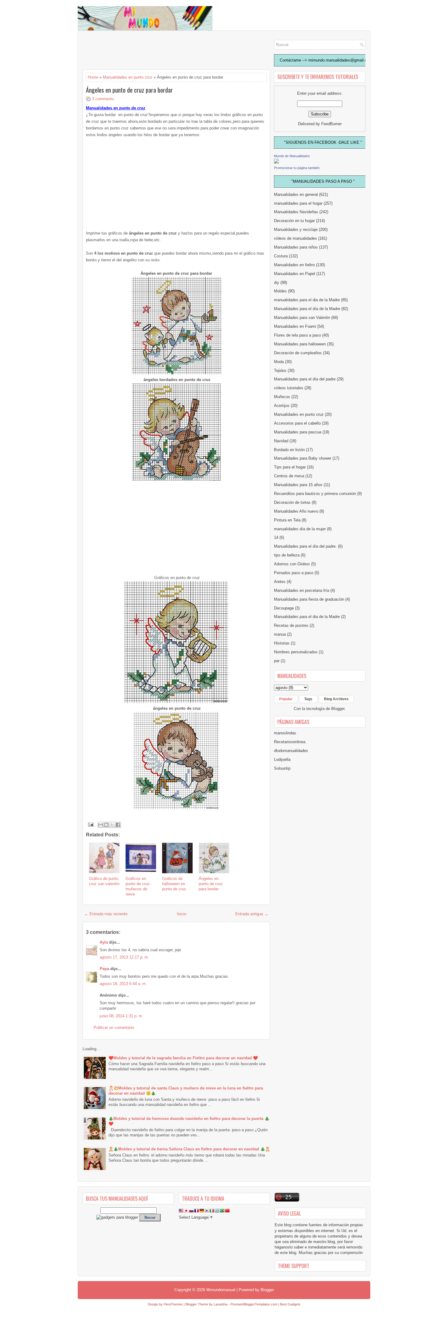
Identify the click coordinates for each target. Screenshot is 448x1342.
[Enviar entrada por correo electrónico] (90, 824)
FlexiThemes (173, 1304)
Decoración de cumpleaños (298, 353)
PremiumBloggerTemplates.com (253, 1304)
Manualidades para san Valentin (302, 317)
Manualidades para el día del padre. (305, 546)
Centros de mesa (289, 476)
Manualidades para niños (296, 247)
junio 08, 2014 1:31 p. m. (121, 1016)
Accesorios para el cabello (297, 423)
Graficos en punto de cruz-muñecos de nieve (138, 886)
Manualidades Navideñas (296, 212)
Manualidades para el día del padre (305, 379)
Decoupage (284, 608)
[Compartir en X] (112, 825)
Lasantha (220, 1304)
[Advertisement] (131, 50)
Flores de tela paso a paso (297, 335)
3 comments (103, 99)
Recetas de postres (291, 625)
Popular (286, 699)
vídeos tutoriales (288, 388)
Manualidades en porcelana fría (301, 590)
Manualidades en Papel (294, 273)
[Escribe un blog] (106, 825)
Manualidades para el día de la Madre (307, 308)
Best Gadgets (290, 1304)
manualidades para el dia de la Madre (307, 300)
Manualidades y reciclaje (296, 229)
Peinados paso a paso (293, 572)
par (276, 661)
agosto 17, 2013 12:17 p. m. (124, 957)
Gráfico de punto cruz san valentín (104, 881)
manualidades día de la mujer (300, 529)
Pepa (104, 968)
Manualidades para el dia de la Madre (307, 616)
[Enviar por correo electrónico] (101, 825)
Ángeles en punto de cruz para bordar (129, 90)
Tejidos (280, 370)
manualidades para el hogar (298, 203)
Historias (282, 643)
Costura (281, 256)
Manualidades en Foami (295, 326)
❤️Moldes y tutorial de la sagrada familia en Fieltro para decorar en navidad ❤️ (183, 1058)
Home (93, 77)
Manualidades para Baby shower (302, 458)
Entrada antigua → (251, 914)
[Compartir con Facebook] (118, 825)
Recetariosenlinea (289, 742)
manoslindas (285, 733)
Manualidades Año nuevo (296, 511)
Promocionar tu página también (297, 168)
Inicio (181, 914)
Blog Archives (336, 699)
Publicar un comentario (114, 1027)
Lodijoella (282, 759)
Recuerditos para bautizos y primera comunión (315, 493)
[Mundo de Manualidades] (276, 162)
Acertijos (282, 405)
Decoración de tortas (292, 502)
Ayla (104, 942)
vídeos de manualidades (295, 238)
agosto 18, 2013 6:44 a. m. (123, 983)
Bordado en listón (289, 449)
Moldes (280, 291)
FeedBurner (331, 124)
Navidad (281, 441)
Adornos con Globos (292, 564)
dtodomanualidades (291, 750)
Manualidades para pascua (297, 432)
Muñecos (282, 396)
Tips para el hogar (290, 467)
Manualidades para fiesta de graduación (309, 599)
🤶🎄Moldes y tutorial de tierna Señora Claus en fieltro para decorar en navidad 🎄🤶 (189, 1149)
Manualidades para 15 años (298, 484)
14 (276, 537)
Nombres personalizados (296, 652)
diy (276, 282)
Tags (308, 699)
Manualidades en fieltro (294, 265)
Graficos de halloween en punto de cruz (174, 883)
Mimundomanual (220, 1289)
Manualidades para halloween (300, 344)
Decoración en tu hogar (294, 220)
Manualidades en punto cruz (127, 77)
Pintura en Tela (287, 520)
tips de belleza (287, 555)
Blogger (337, 708)
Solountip (282, 768)
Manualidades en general (296, 194)
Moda (279, 361)
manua (280, 634)
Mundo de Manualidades (292, 156)
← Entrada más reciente (105, 914)
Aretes (280, 581)
